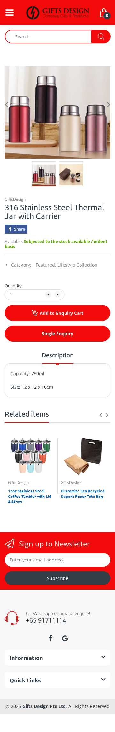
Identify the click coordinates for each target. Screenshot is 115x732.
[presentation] (100, 415)
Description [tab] (57, 355)
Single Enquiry (57, 333)
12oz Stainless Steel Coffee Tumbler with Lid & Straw (29, 496)
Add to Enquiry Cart (61, 313)
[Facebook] (50, 638)
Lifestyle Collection (77, 265)
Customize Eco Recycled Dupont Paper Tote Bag (82, 493)
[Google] (64, 638)
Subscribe (57, 578)
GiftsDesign (15, 199)
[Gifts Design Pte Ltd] (57, 12)
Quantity (13, 286)
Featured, (46, 265)
